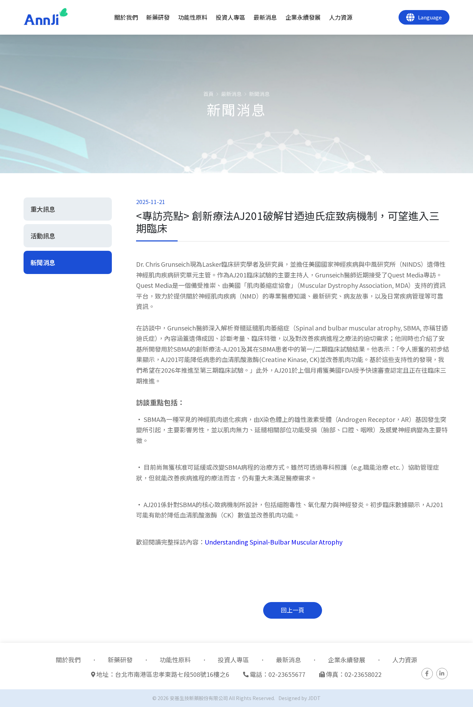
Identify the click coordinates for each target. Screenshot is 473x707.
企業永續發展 (303, 17)
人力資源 (340, 17)
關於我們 (126, 17)
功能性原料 (192, 17)
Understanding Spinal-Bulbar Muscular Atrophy (273, 541)
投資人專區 (230, 17)
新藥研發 (158, 17)
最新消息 (265, 17)
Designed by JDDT (299, 698)
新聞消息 (42, 262)
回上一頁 (292, 610)
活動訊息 (42, 235)
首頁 (208, 93)
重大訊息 (42, 208)
